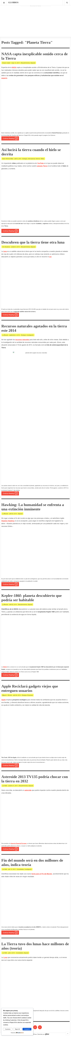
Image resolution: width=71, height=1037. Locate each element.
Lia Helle (4, 785)
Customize (7, 1029)
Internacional (31, 158)
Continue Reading (8, 138)
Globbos (13, 2)
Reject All (17, 1029)
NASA (14, 67)
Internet (38, 158)
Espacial (33, 63)
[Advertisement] (35, 19)
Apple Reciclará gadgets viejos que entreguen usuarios (29, 688)
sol (50, 256)
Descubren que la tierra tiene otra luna (33, 242)
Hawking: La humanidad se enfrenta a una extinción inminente (32, 507)
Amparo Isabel (6, 63)
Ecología (24, 158)
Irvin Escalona (6, 247)
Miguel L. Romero (7, 695)
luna (5, 251)
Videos (42, 158)
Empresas (30, 695)
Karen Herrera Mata (7, 158)
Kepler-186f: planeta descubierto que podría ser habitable (31, 597)
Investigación (30, 335)
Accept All (27, 1029)
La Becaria (5, 335)
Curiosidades (20, 869)
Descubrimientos (25, 63)
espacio (4, 78)
